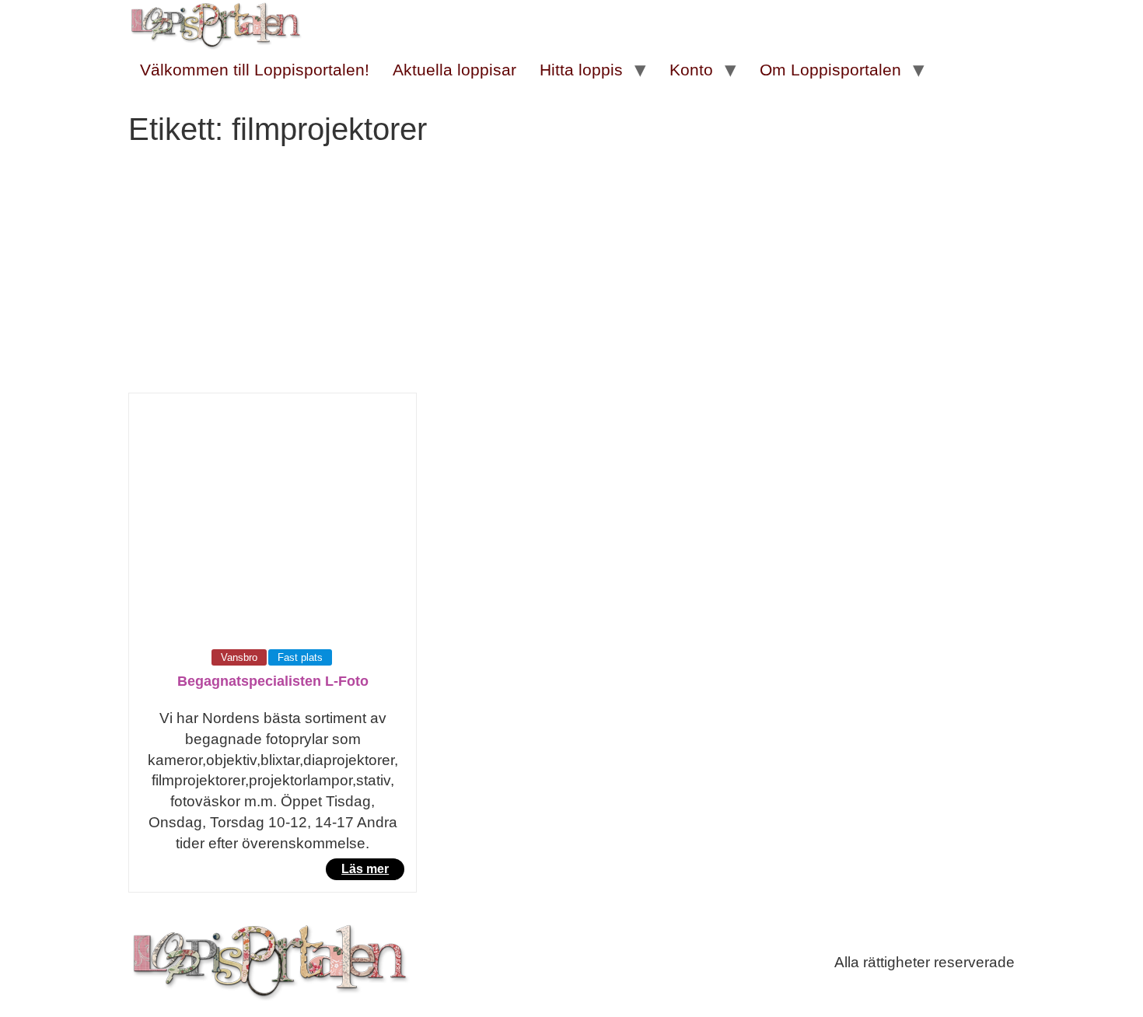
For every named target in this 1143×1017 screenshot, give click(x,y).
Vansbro (239, 657)
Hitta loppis (581, 70)
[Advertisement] (571, 276)
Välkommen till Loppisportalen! (254, 70)
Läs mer (365, 868)
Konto (691, 70)
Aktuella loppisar (454, 70)
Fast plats (300, 657)
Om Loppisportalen (830, 70)
